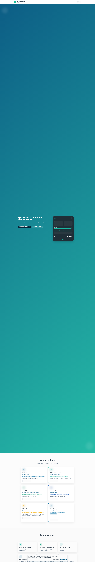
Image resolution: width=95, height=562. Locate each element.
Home (42, 1)
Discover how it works (23, 226)
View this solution (26, 518)
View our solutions (37, 226)
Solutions (46, 1)
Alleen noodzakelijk (56, 559)
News (51, 1)
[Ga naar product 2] (62, 239)
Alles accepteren (63, 559)
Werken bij (60, 1)
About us (55, 1)
